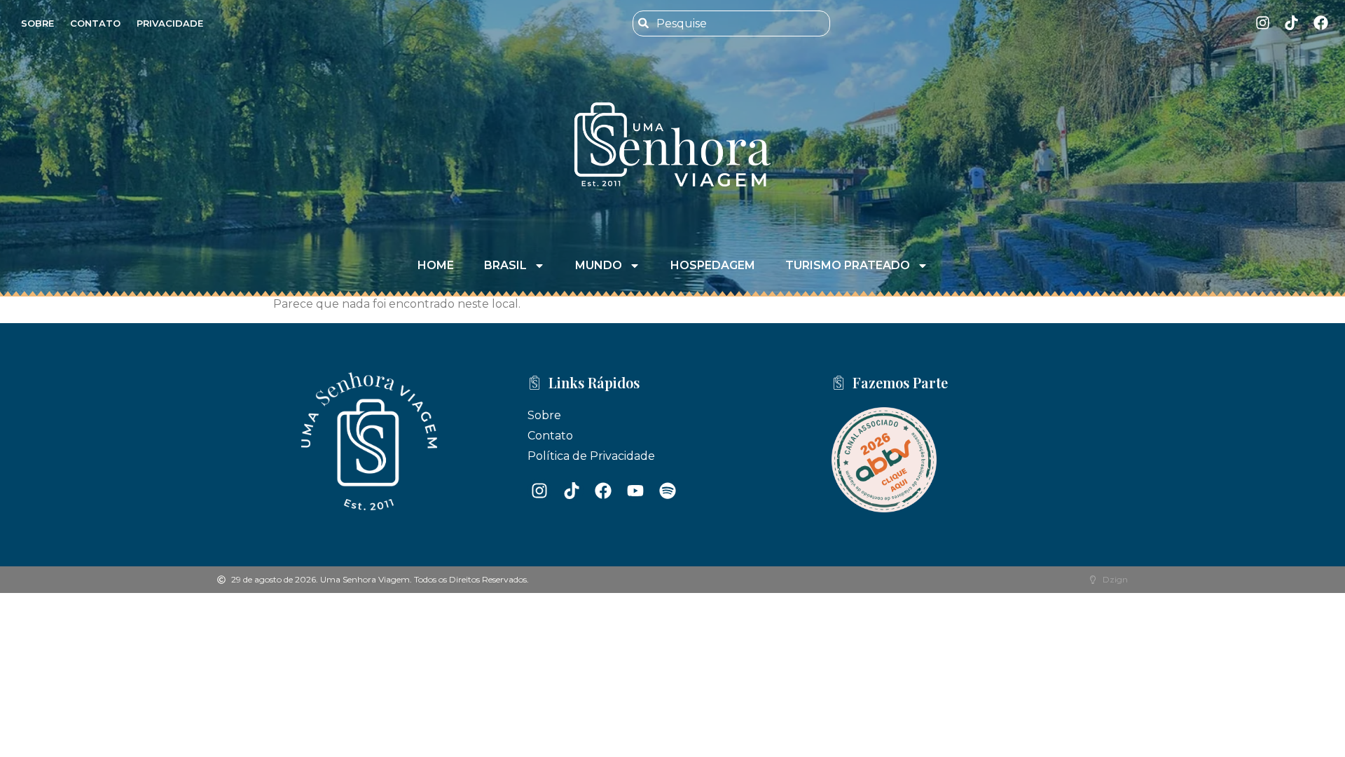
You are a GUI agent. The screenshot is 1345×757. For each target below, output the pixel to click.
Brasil (505, 265)
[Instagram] (1263, 23)
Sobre (37, 23)
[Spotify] (668, 491)
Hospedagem (712, 265)
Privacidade (170, 23)
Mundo (598, 265)
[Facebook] (1321, 23)
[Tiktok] (1291, 23)
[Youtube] (635, 491)
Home (436, 265)
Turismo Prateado (847, 265)
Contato (95, 23)
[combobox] (731, 23)
